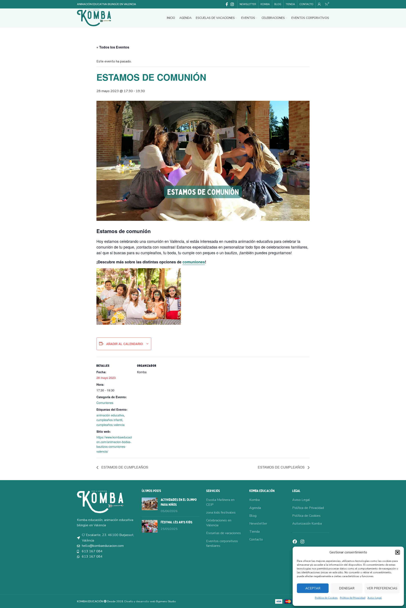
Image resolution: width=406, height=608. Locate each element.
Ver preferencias (382, 588)
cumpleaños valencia (110, 425)
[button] (397, 552)
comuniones (193, 262)
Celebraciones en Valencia (218, 522)
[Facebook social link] (226, 4)
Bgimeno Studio (166, 601)
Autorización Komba (307, 523)
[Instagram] (302, 541)
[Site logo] (94, 17)
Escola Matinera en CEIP (220, 502)
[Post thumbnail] (150, 505)
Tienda (254, 531)
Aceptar (312, 588)
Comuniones (104, 403)
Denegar (346, 588)
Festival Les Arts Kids (176, 522)
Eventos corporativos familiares (222, 543)
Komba (254, 499)
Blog (252, 515)
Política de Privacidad (352, 598)
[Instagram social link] (232, 4)
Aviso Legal (375, 598)
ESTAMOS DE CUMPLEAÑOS (124, 467)
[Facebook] (294, 541)
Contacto (256, 539)
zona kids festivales (221, 512)
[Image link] (100, 501)
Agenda (255, 508)
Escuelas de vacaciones (223, 533)
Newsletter (258, 523)
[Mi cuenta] (319, 4)
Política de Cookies (326, 598)
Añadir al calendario (124, 344)
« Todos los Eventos (112, 47)
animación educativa (110, 415)
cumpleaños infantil (109, 420)
